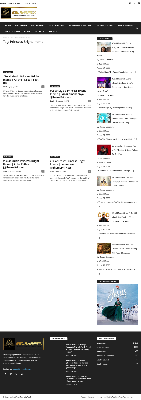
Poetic (27, 31)
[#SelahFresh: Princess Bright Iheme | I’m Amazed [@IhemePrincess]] (70, 137)
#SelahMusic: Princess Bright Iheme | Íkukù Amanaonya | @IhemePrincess (68, 94)
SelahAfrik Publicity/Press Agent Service (118, 397)
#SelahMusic (38, 25)
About (83, 397)
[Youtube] (138, 3)
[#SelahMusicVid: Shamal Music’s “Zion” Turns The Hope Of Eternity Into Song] (57, 380)
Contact (52, 31)
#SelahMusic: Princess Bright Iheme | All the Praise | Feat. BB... (21, 80)
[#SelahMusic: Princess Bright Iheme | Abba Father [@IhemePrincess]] (23, 137)
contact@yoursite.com (22, 369)
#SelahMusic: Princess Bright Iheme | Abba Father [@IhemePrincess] (21, 164)
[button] (137, 28)
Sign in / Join (30, 3)
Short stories (12, 31)
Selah (5, 87)
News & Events (56, 25)
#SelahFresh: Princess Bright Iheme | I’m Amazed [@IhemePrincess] (67, 164)
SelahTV (39, 31)
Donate (99, 397)
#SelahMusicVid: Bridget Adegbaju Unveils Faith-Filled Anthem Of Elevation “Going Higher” (78, 348)
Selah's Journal (103, 360)
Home (8, 25)
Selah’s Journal (105, 25)
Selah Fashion (125, 25)
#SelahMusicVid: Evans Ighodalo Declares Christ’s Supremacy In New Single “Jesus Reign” (77, 364)
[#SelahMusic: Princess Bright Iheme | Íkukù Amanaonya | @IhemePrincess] (70, 67)
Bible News (21, 25)
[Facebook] (126, 3)
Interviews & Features (80, 25)
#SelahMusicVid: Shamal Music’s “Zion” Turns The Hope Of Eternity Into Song (78, 378)
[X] (134, 3)
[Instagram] (130, 3)
